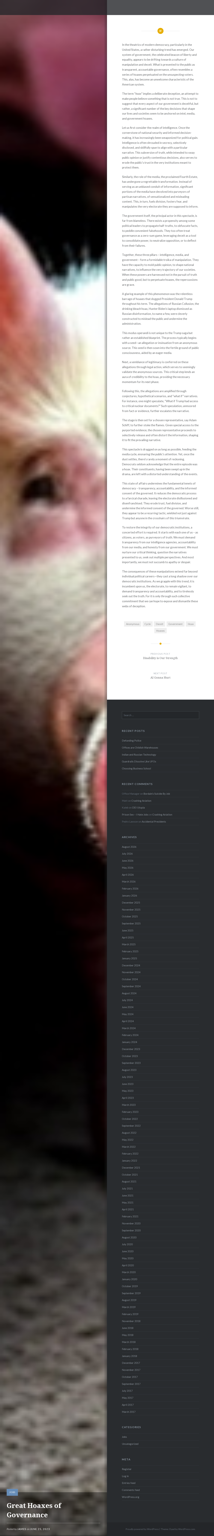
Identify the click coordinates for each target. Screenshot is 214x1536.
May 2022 (127, 1139)
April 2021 (128, 1209)
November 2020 (131, 1223)
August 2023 (129, 1069)
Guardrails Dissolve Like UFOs (139, 761)
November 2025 (131, 909)
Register (127, 1469)
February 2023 (130, 1111)
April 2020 (128, 1265)
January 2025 (129, 958)
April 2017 (128, 1404)
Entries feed (128, 1482)
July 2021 (127, 1188)
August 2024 (129, 993)
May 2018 (127, 1334)
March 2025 (129, 944)
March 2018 (129, 1341)
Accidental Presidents (154, 821)
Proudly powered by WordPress (142, 1529)
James (21, 1528)
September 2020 (131, 1230)
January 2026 (129, 895)
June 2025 (127, 930)
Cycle (147, 623)
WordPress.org (130, 1496)
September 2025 (131, 923)
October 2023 (130, 1056)
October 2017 (130, 1376)
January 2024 (129, 1041)
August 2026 (129, 846)
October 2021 (130, 1174)
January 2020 (129, 1279)
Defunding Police (131, 740)
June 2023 (127, 1083)
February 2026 (130, 888)
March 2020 (129, 1272)
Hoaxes (160, 630)
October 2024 (130, 979)
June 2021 (127, 1195)
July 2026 (127, 853)
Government (175, 623)
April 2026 (128, 874)
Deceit (159, 623)
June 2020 (127, 1251)
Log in (125, 1476)
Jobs (12, 1492)
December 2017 (131, 1362)
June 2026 (127, 860)
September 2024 (131, 986)
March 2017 (129, 1411)
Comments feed (131, 1489)
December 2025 (131, 902)
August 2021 (129, 1181)
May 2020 (127, 1258)
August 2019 (129, 1300)
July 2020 (127, 1244)
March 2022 (129, 1146)
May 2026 (127, 867)
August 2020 (129, 1237)
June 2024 (127, 1007)
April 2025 (128, 937)
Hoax (191, 623)
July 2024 (127, 1000)
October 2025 (130, 916)
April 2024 (128, 1021)
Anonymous (132, 623)
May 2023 (127, 1090)
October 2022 (130, 1118)
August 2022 (129, 1132)
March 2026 (129, 881)
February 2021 (130, 1216)
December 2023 (131, 1048)
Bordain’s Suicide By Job (156, 793)
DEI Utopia (138, 807)
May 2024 (127, 1014)
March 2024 (129, 1028)
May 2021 (127, 1202)
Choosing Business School (136, 768)
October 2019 (130, 1286)
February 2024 (130, 1034)
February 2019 (130, 1314)
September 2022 (131, 1125)
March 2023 (129, 1104)
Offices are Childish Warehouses (140, 747)
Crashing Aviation (141, 800)
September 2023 (131, 1062)
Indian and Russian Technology (139, 754)
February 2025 (130, 951)
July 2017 (127, 1390)
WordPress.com (186, 1529)
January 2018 (129, 1355)
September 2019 (131, 1293)
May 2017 (127, 1397)
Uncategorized (130, 1443)
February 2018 (130, 1348)
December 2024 (131, 965)
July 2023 (127, 1076)
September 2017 (131, 1383)
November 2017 (131, 1369)
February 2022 (130, 1153)
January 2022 (129, 1160)
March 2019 (129, 1307)
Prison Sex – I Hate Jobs (135, 814)
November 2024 (131, 972)
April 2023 (128, 1097)
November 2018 (131, 1321)
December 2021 (131, 1167)
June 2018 (127, 1327)
